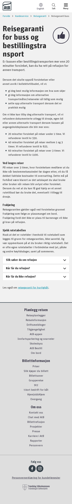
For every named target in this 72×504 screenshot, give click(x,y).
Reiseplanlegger (36, 315)
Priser (36, 366)
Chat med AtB (36, 417)
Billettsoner (36, 375)
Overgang (36, 399)
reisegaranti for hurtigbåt (33, 287)
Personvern (36, 445)
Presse (36, 431)
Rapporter (36, 440)
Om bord (36, 353)
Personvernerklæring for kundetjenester (36, 477)
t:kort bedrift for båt (36, 389)
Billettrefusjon (36, 422)
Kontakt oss (36, 412)
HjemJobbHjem (36, 394)
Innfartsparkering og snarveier (36, 338)
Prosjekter (36, 426)
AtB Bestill (36, 348)
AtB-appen (36, 334)
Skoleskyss (36, 343)
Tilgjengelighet (36, 329)
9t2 (36, 385)
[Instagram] (39, 468)
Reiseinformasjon (36, 320)
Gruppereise (36, 380)
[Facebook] (32, 468)
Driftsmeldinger (36, 324)
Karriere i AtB (36, 436)
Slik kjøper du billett (36, 371)
